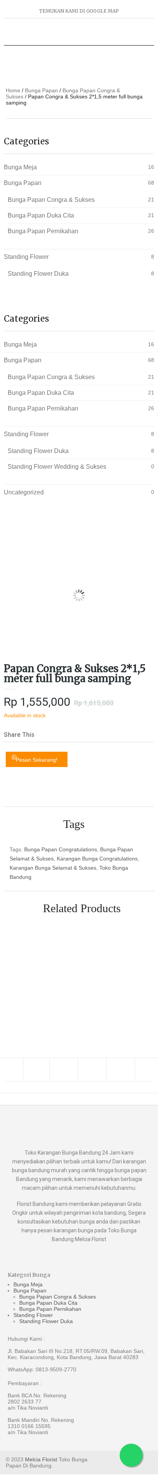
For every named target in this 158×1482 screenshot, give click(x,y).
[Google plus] (93, 1069)
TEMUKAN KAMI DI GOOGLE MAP (79, 11)
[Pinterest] (121, 1069)
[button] (46, 729)
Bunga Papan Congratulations (60, 849)
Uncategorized (24, 492)
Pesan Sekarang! (37, 760)
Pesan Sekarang (141, 979)
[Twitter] (64, 1069)
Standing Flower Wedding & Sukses (57, 466)
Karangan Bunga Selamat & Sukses (53, 868)
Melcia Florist (41, 1459)
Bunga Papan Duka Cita (41, 215)
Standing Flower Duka (38, 273)
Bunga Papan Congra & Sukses (51, 199)
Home (13, 90)
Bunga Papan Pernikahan (43, 231)
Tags (74, 824)
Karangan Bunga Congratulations (97, 859)
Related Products (82, 908)
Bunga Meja (20, 167)
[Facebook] (36, 1069)
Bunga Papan (41, 90)
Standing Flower (26, 257)
